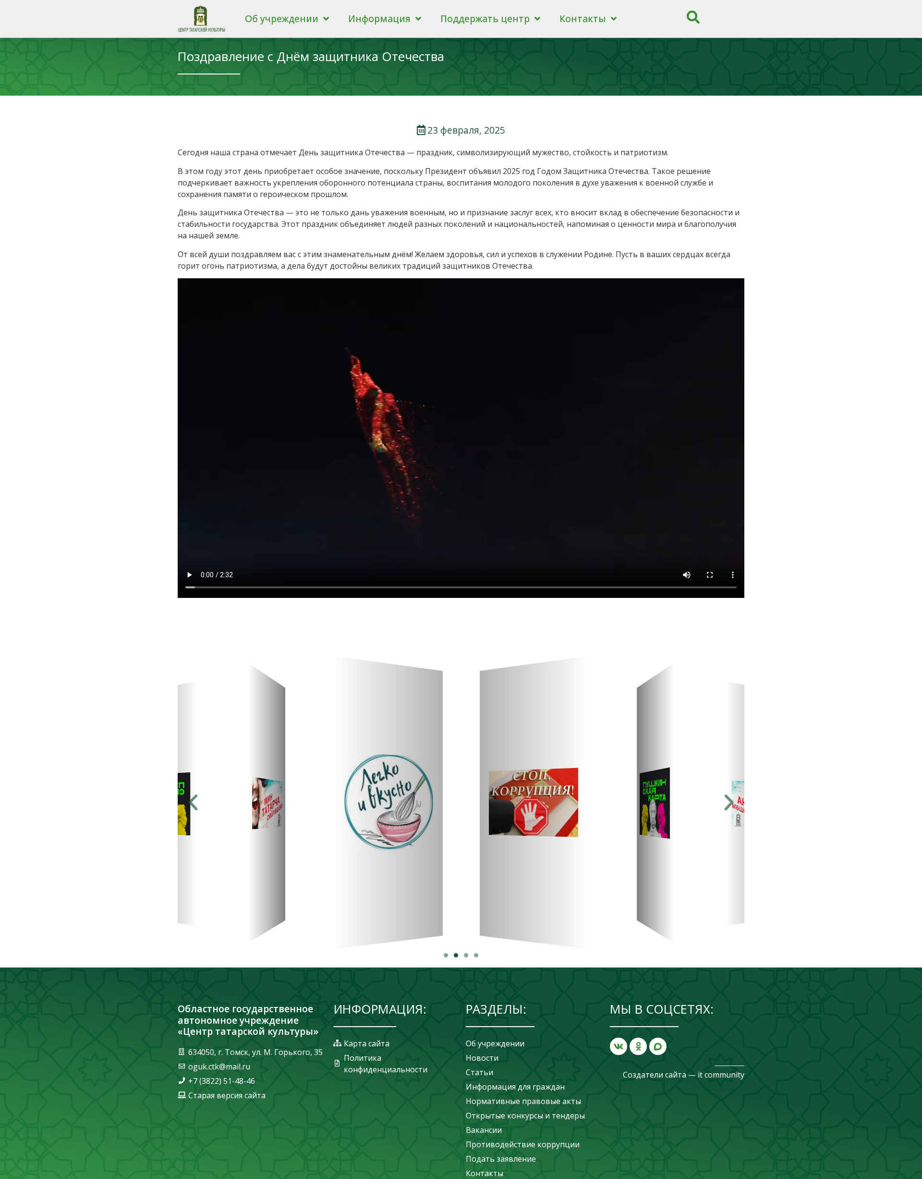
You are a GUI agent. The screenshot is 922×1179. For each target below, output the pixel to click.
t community (722, 1074)
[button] (446, 955)
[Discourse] (658, 1046)
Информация (379, 18)
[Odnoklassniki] (638, 1046)
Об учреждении (281, 18)
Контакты (582, 18)
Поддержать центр (485, 18)
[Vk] (618, 1046)
